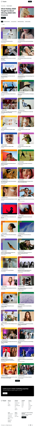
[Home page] (3, 1)
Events (29, 404)
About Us (23, 401)
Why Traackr (16, 416)
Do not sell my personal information (10, 421)
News (29, 409)
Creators (16, 408)
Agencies (16, 409)
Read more (3, 17)
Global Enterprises (17, 405)
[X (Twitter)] (32, 425)
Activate (9, 404)
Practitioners (16, 404)
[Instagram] (28, 425)
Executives (16, 401)
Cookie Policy (10, 416)
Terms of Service (10, 413)
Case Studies (30, 405)
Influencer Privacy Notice (10, 418)
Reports (29, 408)
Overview (9, 401)
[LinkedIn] (30, 425)
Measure (9, 405)
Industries (16, 413)
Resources (30, 401)
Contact (30, 1)
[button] (33, 1)
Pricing (23, 405)
